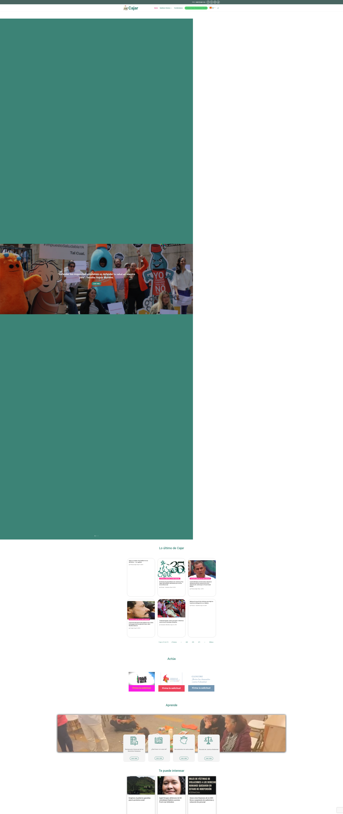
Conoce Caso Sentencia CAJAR (196, 8)
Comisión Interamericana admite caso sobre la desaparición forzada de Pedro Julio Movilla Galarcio (141, 624)
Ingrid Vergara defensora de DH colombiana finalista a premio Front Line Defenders (170, 800)
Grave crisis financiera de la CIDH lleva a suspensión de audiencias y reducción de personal (202, 800)
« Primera (174, 642)
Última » (211, 642)
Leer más (96, 283)
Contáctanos (178, 8)
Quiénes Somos (165, 8)
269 (187, 642)
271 (199, 642)
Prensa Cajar (133, 564)
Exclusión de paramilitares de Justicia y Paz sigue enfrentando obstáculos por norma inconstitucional (171, 583)
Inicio (156, 8)
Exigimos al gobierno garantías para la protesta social (140, 799)
